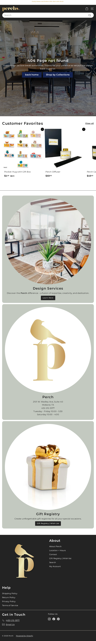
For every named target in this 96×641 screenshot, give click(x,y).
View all (89, 123)
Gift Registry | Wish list (60, 558)
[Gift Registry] (48, 467)
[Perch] (48, 350)
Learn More (48, 298)
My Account (55, 566)
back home (31, 74)
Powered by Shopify (24, 636)
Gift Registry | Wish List (48, 523)
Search (52, 562)
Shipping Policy (9, 593)
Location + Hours (57, 550)
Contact (53, 554)
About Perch (55, 546)
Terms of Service (10, 605)
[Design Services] (48, 241)
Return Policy (8, 597)
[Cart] (87, 8)
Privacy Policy (9, 601)
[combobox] (48, 15)
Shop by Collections (58, 74)
